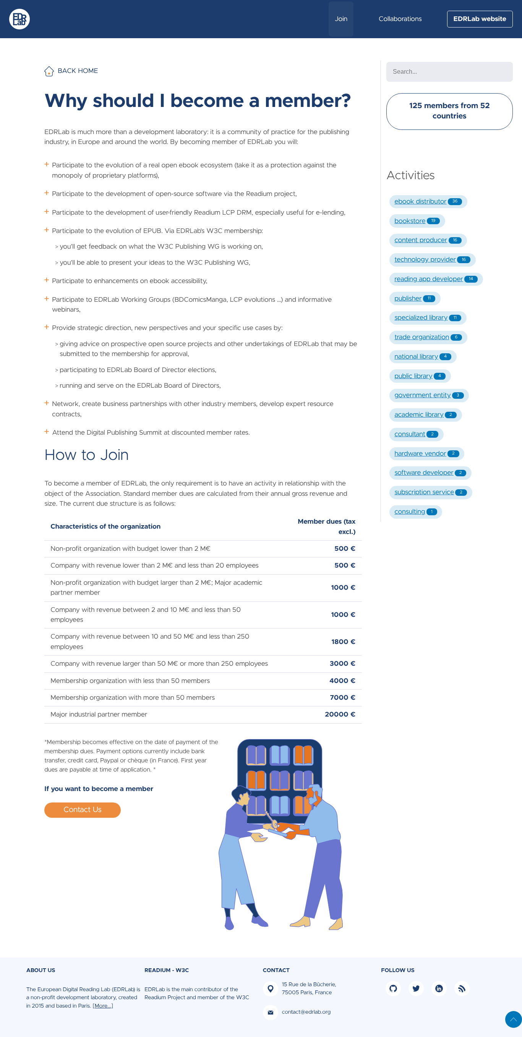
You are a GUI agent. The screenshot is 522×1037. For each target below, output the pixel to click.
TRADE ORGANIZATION (425, 337)
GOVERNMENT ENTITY (426, 395)
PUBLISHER (412, 298)
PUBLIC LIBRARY (417, 376)
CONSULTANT (413, 434)
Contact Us (82, 810)
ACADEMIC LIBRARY (423, 414)
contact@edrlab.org (306, 1012)
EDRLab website (480, 19)
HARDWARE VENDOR (424, 453)
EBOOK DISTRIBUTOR (425, 201)
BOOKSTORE (414, 221)
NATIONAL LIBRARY (420, 356)
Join (341, 19)
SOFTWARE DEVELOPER (428, 472)
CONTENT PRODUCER (425, 240)
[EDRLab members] (22, 19)
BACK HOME (78, 71)
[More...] (102, 1006)
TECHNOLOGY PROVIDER (430, 259)
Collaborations (400, 19)
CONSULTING (413, 511)
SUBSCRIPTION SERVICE (428, 492)
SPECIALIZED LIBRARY (425, 317)
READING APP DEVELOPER (433, 279)
